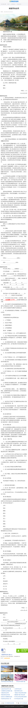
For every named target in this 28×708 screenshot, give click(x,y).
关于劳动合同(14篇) (19, 698)
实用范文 (13, 4)
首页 (8, 4)
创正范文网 (12, 706)
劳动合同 (19, 4)
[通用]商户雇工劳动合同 (20, 694)
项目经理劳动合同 (18, 690)
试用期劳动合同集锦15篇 (6, 690)
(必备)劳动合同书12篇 (6, 688)
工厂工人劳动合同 (23, 703)
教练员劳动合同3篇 (5, 694)
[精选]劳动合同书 (5, 692)
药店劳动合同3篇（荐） (6, 698)
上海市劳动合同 (18, 688)
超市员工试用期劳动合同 (6, 696)
